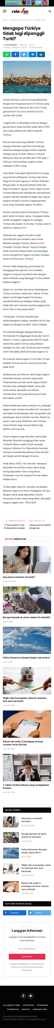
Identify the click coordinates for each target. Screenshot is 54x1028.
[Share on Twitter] (24, 54)
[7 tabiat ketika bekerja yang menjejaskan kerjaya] (27, 767)
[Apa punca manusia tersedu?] (27, 559)
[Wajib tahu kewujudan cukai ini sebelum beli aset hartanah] (27, 680)
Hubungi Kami (40, 1009)
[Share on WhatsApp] (7, 54)
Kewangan (42, 1005)
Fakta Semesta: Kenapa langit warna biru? (26, 657)
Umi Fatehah (11, 45)
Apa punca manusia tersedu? (19, 577)
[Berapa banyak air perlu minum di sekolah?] (27, 600)
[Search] (49, 11)
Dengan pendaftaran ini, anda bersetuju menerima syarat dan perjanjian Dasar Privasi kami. (27, 967)
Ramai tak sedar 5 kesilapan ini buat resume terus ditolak (35, 886)
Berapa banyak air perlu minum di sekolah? (26, 617)
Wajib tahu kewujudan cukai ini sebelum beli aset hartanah (36, 868)
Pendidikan (13, 1009)
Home (5, 20)
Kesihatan (28, 1005)
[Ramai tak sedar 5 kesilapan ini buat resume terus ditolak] (27, 724)
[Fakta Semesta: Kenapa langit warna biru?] (27, 640)
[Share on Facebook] (15, 54)
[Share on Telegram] (32, 54)
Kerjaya (26, 1009)
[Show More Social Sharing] (48, 54)
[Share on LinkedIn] (41, 54)
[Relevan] (28, 11)
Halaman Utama (11, 1005)
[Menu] (5, 11)
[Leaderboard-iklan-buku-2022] (27, 5)
